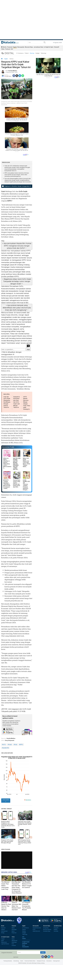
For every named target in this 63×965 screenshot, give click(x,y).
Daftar (43, 952)
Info (12, 49)
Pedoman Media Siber (30, 960)
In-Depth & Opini (48, 47)
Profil (34, 929)
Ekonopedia (20, 47)
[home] (1, 47)
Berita (4, 47)
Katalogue (14, 942)
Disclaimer (49, 960)
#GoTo (4, 744)
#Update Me (5, 747)
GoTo (21, 191)
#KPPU (21, 744)
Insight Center (26, 941)
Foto (13, 943)
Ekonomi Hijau (29, 47)
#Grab (15, 744)
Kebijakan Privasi (41, 960)
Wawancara (4, 942)
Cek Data (56, 931)
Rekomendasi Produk (8, 447)
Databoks (24, 943)
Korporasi (14, 932)
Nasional (3, 927)
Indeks (24, 938)
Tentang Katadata (7, 960)
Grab (3, 191)
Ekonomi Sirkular (47, 929)
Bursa (13, 931)
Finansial (9, 47)
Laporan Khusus (5, 943)
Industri (3, 929)
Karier (21, 960)
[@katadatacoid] (51, 956)
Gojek (25, 191)
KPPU (9, 201)
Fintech (27, 53)
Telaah (3, 939)
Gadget (37, 53)
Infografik (56, 927)
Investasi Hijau (46, 931)
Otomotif (56, 47)
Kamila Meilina (12, 70)
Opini (2, 940)
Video (3, 49)
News (13, 939)
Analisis (55, 929)
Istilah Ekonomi (36, 931)
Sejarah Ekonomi (37, 927)
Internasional (4, 931)
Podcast (7, 49)
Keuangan (14, 929)
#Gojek (10, 744)
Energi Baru (46, 927)
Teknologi (43, 53)
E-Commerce (20, 53)
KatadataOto (25, 946)
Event (23, 945)
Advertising (16, 960)
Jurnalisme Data (38, 47)
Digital (15, 47)
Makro (13, 927)
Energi (2, 932)
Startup (32, 53)
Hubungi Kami (56, 960)
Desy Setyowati (9, 740)
